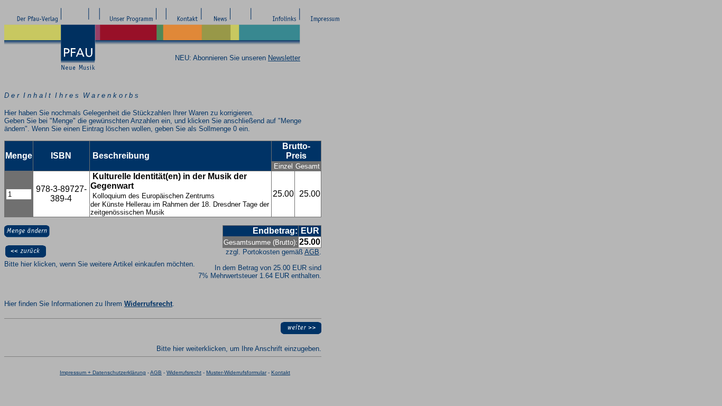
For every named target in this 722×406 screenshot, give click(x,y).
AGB (311, 252)
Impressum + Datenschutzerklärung (103, 372)
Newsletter (284, 58)
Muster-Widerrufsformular (236, 372)
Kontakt (280, 372)
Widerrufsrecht (148, 304)
